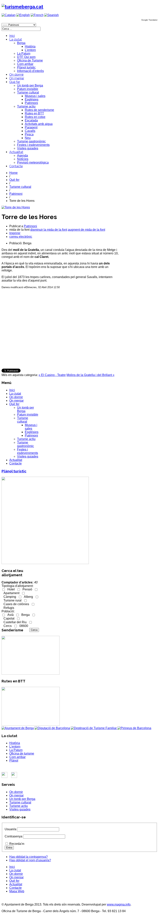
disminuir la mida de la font (48, 229)
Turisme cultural (28, 92)
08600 (23, 625)
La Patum (23, 53)
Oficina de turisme (21, 753)
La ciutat (15, 39)
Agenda (22, 155)
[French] (37, 15)
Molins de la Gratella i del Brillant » (90, 375)
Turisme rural (12, 600)
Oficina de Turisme (30, 60)
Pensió (27, 589)
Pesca (29, 134)
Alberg (28, 596)
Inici (12, 36)
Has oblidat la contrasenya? (28, 856)
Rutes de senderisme (39, 110)
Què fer (14, 82)
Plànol (13, 760)
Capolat (8, 618)
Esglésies (31, 99)
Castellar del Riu (15, 622)
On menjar (16, 78)
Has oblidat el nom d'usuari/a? (30, 860)
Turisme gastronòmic (31, 141)
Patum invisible (27, 89)
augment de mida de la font (86, 229)
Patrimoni (31, 103)
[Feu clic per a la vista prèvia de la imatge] (16, 207)
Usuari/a (10, 829)
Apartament (11, 593)
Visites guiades (27, 148)
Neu (28, 138)
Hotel (11, 589)
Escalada (31, 120)
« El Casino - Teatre (52, 375)
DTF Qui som (26, 57)
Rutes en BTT (34, 113)
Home (13, 172)
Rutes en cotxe (35, 117)
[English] (23, 15)
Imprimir (14, 233)
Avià (10, 614)
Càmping (9, 596)
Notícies (22, 159)
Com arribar (25, 64)
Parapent (31, 127)
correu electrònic (20, 236)
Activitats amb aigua (39, 124)
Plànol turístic (26, 67)
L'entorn (30, 50)
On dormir (16, 74)
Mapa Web (16, 891)
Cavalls (30, 131)
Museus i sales (35, 96)
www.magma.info (118, 904)
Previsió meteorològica (33, 162)
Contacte (16, 166)
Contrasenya (13, 836)
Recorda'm (16, 843)
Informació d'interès (30, 71)
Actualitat (16, 152)
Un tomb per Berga (30, 85)
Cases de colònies (16, 604)
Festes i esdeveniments (33, 144)
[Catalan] (9, 15)
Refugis (8, 607)
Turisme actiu (26, 106)
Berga (21, 43)
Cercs (7, 625)
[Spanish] (51, 15)
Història (30, 46)
